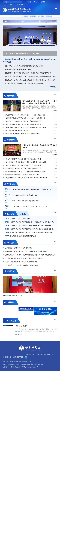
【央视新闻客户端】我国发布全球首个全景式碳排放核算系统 (23, 258)
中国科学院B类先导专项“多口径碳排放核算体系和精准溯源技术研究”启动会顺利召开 (26, 171)
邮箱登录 (44, 2)
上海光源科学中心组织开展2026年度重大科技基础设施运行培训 (25, 162)
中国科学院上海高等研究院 (13, 357)
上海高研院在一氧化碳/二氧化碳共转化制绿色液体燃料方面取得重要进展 (26, 127)
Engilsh (36, 2)
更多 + (55, 94)
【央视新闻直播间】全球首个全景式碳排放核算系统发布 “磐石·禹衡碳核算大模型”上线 (30, 255)
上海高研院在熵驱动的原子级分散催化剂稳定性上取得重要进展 (24, 118)
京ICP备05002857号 (32, 367)
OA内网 (47, 354)
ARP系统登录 (10, 5)
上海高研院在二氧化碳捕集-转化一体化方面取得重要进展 (23, 121)
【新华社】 (21, 262)
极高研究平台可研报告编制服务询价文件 (20, 236)
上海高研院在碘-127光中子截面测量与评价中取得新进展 (22, 124)
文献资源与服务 (29, 354)
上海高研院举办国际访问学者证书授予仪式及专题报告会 (22, 165)
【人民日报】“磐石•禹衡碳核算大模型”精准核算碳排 (21, 265)
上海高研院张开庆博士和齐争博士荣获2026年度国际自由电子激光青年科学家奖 (29, 60)
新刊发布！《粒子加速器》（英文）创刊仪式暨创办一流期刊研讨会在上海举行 (31, 76)
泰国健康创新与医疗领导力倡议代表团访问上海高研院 (22, 174)
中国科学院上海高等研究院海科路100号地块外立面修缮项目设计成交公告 (30, 229)
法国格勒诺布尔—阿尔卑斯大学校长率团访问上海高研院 (22, 168)
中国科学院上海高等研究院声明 (17, 218)
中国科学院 (28, 2)
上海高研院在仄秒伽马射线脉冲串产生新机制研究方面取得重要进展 (28, 73)
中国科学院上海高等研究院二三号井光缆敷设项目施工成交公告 (28, 225)
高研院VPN (20, 5)
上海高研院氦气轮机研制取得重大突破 (18, 69)
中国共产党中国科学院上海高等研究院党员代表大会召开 (24, 66)
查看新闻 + (53, 87)
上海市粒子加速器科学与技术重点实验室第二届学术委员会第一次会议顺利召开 (31, 80)
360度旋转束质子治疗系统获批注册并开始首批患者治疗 (24, 84)
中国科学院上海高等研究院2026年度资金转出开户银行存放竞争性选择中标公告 (30, 232)
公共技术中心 (40, 354)
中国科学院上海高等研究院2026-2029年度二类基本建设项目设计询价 (30, 222)
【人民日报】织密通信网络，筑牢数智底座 (18, 248)
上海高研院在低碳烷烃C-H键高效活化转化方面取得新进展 (23, 134)
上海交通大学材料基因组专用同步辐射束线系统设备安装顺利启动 (25, 178)
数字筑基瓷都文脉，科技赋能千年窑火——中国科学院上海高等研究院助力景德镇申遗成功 (26, 115)
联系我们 (54, 354)
